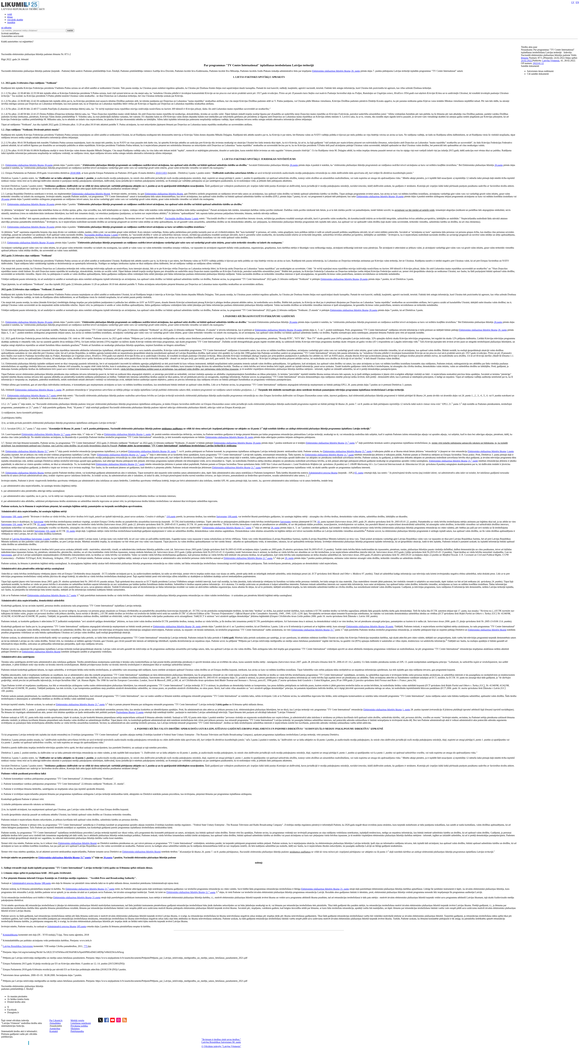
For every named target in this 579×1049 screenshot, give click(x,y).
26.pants (389, 626)
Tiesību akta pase (529, 47)
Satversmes (6, 516)
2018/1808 (75, 173)
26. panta (355, 71)
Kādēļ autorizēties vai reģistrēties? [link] (17, 41)
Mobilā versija (77, 1020)
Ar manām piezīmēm (17, 996)
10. (318, 521)
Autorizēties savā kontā (12, 36)
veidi (9, 14)
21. (46, 451)
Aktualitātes (55, 1023)
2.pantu (46, 539)
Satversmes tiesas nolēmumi (540, 71)
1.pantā (114, 234)
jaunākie (11, 22)
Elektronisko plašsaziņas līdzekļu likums (164, 193)
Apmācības (54, 1028)
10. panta (70, 531)
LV (572, 2)
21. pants (367, 451)
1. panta (58, 390)
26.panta (48, 165)
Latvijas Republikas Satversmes (27, 539)
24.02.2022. (526, 60)
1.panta (510, 451)
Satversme (38, 521)
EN (577, 2)
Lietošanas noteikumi (81, 1023)
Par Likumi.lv (56, 1020)
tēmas (10, 17)
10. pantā (41, 524)
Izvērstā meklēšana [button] (10, 33)
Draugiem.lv (13, 1012)
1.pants (195, 218)
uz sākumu (6, 27)
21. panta (51, 395)
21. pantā (349, 455)
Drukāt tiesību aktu (16, 1002)
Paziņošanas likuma (125, 712)
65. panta (358, 472)
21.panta (96, 897)
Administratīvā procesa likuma (322, 472)
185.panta (81, 926)
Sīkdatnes (75, 1028)
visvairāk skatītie (15, 19)
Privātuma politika (79, 1026)
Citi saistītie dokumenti (538, 74)
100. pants (17, 516)
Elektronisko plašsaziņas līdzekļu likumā (91, 193)
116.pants (171, 516)
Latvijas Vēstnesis (550, 60)
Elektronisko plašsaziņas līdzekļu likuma (331, 71)
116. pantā (17, 524)
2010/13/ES (161, 173)
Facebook (12, 1009)
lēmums (524, 58)
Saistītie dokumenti (530, 66)
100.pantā (232, 516)
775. (86, 946)
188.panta (46, 883)
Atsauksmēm (55, 1026)
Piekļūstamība (77, 1031)
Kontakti (53, 1031)
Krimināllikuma (10, 934)
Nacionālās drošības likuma (178, 218)
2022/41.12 (538, 63)
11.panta (140, 712)
